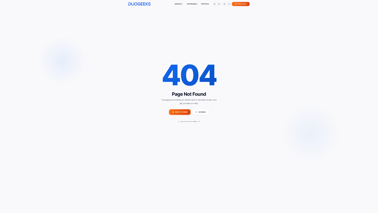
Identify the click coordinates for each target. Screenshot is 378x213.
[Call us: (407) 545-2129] (229, 4)
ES (219, 4)
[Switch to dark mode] (224, 4)
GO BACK (202, 112)
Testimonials (192, 4)
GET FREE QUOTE (241, 4)
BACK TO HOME (181, 112)
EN (214, 4)
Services (178, 4)
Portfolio (205, 4)
